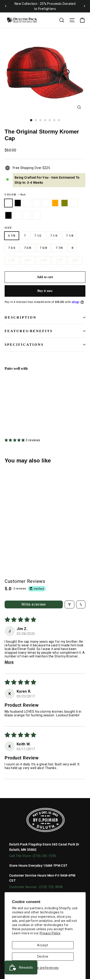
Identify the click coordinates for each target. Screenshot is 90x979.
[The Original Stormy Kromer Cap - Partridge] (22, 415)
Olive (64, 203)
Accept (42, 945)
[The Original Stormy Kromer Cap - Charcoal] (7, 419)
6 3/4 (27, 260)
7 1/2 (38, 235)
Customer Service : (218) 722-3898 (36, 887)
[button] (15, 440)
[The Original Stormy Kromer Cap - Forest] (27, 419)
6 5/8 (43, 260)
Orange (55, 203)
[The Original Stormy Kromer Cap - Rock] (7, 415)
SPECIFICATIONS (24, 344)
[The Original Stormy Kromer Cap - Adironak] (17, 419)
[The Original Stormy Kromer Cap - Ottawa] (27, 415)
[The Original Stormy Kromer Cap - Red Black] (12, 415)
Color (15, 194)
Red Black (18, 203)
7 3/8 (27, 248)
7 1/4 (53, 235)
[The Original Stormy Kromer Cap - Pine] (17, 415)
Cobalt (27, 215)
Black (8, 215)
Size (8, 228)
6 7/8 (11, 235)
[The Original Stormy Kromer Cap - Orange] (32, 415)
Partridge (36, 203)
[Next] (84, 6)
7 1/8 (69, 235)
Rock (8, 203)
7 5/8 (43, 248)
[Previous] (5, 6)
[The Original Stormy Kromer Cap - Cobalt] (22, 419)
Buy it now (45, 291)
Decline (42, 956)
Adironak (18, 215)
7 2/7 (75, 260)
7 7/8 (59, 248)
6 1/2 (11, 260)
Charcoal (74, 203)
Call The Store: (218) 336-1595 (32, 856)
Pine (27, 203)
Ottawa (46, 203)
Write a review (33, 604)
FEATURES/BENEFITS (29, 331)
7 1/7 (59, 260)
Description (20, 317)
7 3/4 (11, 248)
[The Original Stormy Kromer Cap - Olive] (37, 415)
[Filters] (69, 604)
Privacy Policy (50, 933)
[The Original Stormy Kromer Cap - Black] (12, 419)
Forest (36, 215)
